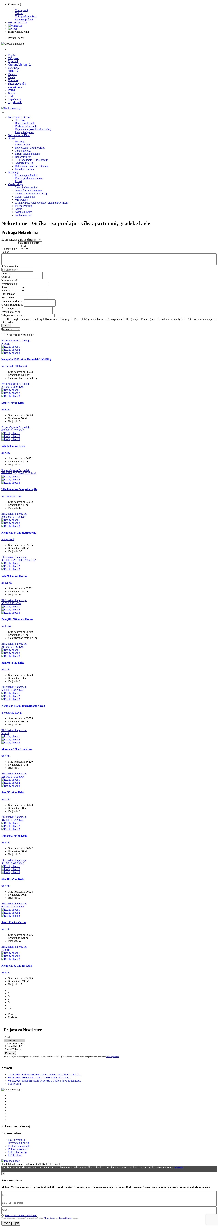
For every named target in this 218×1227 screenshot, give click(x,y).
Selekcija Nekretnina (26, 187)
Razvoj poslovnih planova (29, 178)
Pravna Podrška (23, 205)
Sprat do (5, 290)
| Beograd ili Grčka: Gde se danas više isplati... (39, 1077)
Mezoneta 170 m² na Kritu (16, 749)
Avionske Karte (23, 211)
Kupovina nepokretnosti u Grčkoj (33, 129)
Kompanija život (24, 19)
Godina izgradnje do (12, 304)
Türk (10, 96)
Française (13, 80)
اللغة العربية (15, 102)
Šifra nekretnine (9, 266)
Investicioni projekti (18, 1142)
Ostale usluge (15, 184)
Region (5, 251)
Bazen (77, 319)
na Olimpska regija (11, 496)
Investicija (13, 172)
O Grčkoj (20, 120)
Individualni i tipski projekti (30, 147)
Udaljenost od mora (11, 315)
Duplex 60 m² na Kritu (14, 835)
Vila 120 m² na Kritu (13, 446)
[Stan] (30, 245)
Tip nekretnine (9, 248)
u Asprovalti (7, 539)
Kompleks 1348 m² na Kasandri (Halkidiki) (26, 359)
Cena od (5, 273)
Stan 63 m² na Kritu (12, 662)
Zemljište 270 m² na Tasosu (17, 619)
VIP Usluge (21, 199)
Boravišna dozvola (25, 123)
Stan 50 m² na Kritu (12, 792)
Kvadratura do (9, 283)
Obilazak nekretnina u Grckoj (31, 193)
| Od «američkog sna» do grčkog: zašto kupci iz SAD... (44, 1074)
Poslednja (13, 1017)
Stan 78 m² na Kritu (12, 402)
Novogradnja (115, 319)
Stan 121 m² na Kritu (13, 922)
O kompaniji (21, 10)
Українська (14, 99)
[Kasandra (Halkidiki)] (14, 1043)
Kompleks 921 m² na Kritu (16, 965)
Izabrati (6, 325)
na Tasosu (6, 582)
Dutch (11, 77)
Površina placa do (10, 311)
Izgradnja (20, 141)
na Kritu (5, 409)
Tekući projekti (23, 150)
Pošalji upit (11, 1223)
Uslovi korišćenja (17, 1152)
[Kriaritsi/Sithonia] (14, 1049)
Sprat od (5, 287)
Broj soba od (8, 293)
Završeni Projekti (24, 162)
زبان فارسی (15, 86)
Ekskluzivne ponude (19, 1145)
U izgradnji (132, 319)
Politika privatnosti (112, 1057)
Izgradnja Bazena (24, 169)
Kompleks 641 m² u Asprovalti (18, 532)
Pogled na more (21, 319)
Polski (11, 89)
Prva (10, 1014)
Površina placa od (10, 308)
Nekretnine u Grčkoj (19, 117)
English (12, 55)
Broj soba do (8, 297)
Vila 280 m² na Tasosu (14, 576)
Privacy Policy (49, 1218)
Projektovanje (22, 144)
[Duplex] (30, 248)
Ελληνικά (13, 58)
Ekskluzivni (7, 322)
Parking (38, 319)
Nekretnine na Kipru (19, 135)
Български (14, 67)
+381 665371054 (17, 22)
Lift (7, 319)
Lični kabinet (15, 1155)
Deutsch (12, 74)
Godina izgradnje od (12, 301)
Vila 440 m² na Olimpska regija (19, 489)
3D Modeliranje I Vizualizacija (31, 159)
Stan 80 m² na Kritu (12, 879)
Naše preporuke (16, 1139)
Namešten (51, 319)
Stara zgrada (148, 319)
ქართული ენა (17, 83)
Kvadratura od (9, 280)
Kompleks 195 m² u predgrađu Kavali (23, 705)
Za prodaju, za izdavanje (14, 239)
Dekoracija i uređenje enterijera (32, 166)
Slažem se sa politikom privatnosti (21, 1215)
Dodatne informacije (26, 126)
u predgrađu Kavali (11, 712)
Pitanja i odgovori (24, 132)
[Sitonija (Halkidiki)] (14, 1046)
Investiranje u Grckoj (26, 175)
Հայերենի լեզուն (19, 64)
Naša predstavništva (25, 16)
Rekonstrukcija (23, 156)
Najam (18, 208)
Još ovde (179, 1167)
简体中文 (13, 70)
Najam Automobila (25, 196)
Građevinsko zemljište (171, 319)
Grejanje (65, 319)
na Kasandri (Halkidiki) (14, 366)
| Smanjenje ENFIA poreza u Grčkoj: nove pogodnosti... (45, 1080)
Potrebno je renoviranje (199, 319)
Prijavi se (9, 1053)
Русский (13, 61)
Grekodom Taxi (23, 215)
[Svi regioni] (14, 1040)
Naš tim (19, 13)
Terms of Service (65, 1218)
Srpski (11, 93)
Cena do (5, 276)
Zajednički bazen (94, 319)
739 (10, 1008)
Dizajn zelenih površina (27, 153)
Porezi (18, 181)
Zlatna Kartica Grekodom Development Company (42, 202)
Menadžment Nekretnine (28, 190)
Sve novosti (14, 1083)
